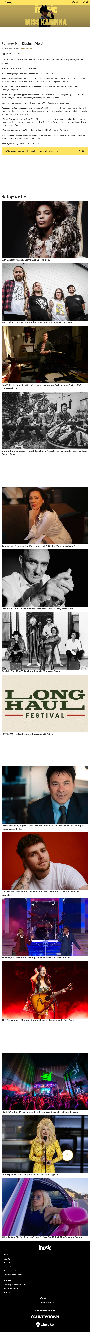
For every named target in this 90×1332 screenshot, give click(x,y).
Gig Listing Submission (11, 1288)
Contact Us (7, 1292)
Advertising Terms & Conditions (13, 1275)
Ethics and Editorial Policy (12, 1271)
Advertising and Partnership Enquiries (15, 1284)
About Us (7, 1259)
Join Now (82, 151)
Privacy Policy (8, 1263)
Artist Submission (26, 48)
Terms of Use (8, 1267)
